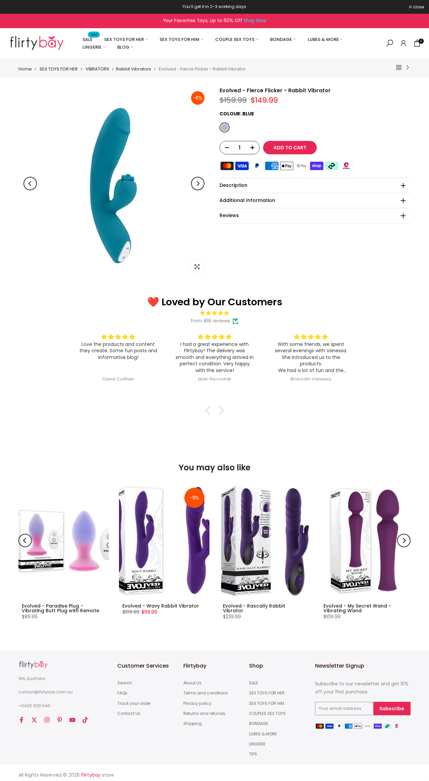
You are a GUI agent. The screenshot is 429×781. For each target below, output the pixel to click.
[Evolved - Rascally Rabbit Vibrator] (265, 540)
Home (25, 69)
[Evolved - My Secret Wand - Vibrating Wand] (365, 540)
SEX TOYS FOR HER (124, 39)
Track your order (133, 703)
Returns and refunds (204, 713)
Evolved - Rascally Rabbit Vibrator (254, 608)
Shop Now (255, 20)
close (14, 7)
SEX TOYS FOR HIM (179, 39)
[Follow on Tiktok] (85, 720)
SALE (90, 39)
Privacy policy (197, 703)
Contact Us (128, 713)
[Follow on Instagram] (47, 720)
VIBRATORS (97, 69)
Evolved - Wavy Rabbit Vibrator (160, 606)
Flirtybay (91, 775)
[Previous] (30, 183)
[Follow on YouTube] (72, 720)
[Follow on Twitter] (34, 720)
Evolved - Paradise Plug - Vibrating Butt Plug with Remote (60, 608)
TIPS (253, 754)
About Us (192, 683)
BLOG (123, 47)
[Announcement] (214, 6)
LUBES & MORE (323, 39)
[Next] (197, 183)
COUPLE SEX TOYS (234, 39)
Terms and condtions (205, 693)
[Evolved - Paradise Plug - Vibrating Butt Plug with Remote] (63, 540)
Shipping (192, 723)
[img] (214, 313)
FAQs (122, 693)
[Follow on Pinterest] (60, 720)
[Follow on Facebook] (21, 720)
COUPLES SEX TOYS (267, 713)
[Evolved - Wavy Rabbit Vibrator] (164, 540)
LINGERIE (92, 47)
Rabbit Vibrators (133, 69)
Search (124, 683)
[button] (209, 410)
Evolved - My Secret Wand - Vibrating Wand (357, 608)
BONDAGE (281, 39)
